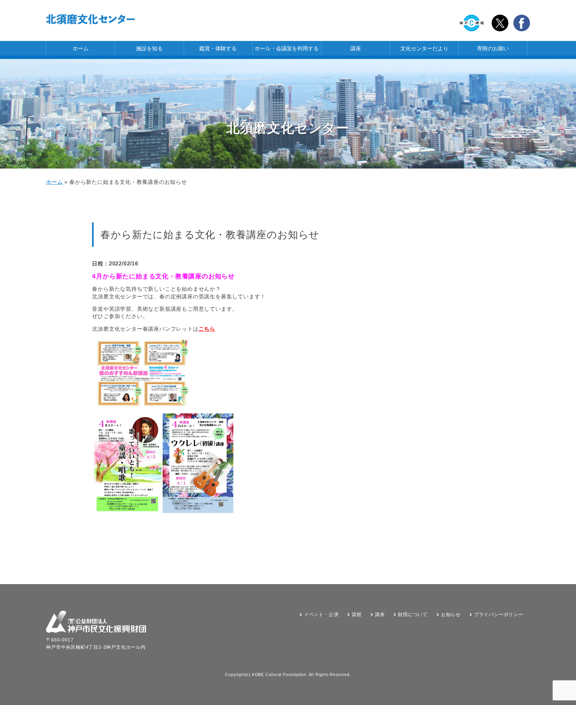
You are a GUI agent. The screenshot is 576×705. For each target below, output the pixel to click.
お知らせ (451, 614)
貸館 (357, 614)
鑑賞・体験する (218, 48)
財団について (413, 614)
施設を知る (149, 48)
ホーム (81, 48)
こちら (207, 329)
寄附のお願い (493, 48)
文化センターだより (424, 48)
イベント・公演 (321, 614)
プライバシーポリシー (498, 614)
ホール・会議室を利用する (287, 48)
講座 (355, 48)
